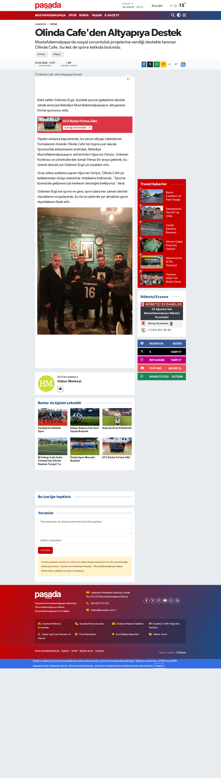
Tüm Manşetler (87, 634)
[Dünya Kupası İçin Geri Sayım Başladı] (85, 416)
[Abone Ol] (183, 64)
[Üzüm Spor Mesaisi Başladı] (85, 446)
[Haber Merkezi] (46, 383)
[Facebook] (146, 600)
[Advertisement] (162, 124)
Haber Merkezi (69, 381)
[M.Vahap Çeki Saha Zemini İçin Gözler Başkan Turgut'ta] (52, 446)
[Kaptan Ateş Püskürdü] (117, 416)
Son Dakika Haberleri (127, 634)
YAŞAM (97, 15)
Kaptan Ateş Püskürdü (116, 428)
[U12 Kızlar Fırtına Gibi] (117, 446)
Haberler (40, 24)
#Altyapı (57, 54)
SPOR (72, 15)
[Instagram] (159, 600)
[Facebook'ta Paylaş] (144, 64)
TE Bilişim (181, 652)
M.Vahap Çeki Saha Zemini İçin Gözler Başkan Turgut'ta (50, 460)
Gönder (45, 550)
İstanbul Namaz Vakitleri (130, 623)
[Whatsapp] (171, 600)
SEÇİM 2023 (86, 651)
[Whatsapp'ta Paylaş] (157, 64)
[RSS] (177, 600)
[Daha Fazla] (163, 64)
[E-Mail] (60, 389)
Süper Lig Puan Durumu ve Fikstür (54, 636)
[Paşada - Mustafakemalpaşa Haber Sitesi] (48, 5)
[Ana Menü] (183, 15)
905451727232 (100, 603)
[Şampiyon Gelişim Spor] (52, 416)
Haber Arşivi (160, 634)
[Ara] (173, 15)
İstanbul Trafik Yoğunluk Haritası (164, 625)
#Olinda (41, 54)
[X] (152, 600)
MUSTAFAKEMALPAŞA (50, 15)
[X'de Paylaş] (150, 64)
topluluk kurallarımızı (69, 562)
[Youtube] (165, 600)
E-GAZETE (112, 15)
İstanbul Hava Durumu (92, 623)
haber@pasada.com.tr (103, 610)
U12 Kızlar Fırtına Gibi (116, 457)
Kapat (159, 665)
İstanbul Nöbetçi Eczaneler (49, 625)
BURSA (84, 15)
